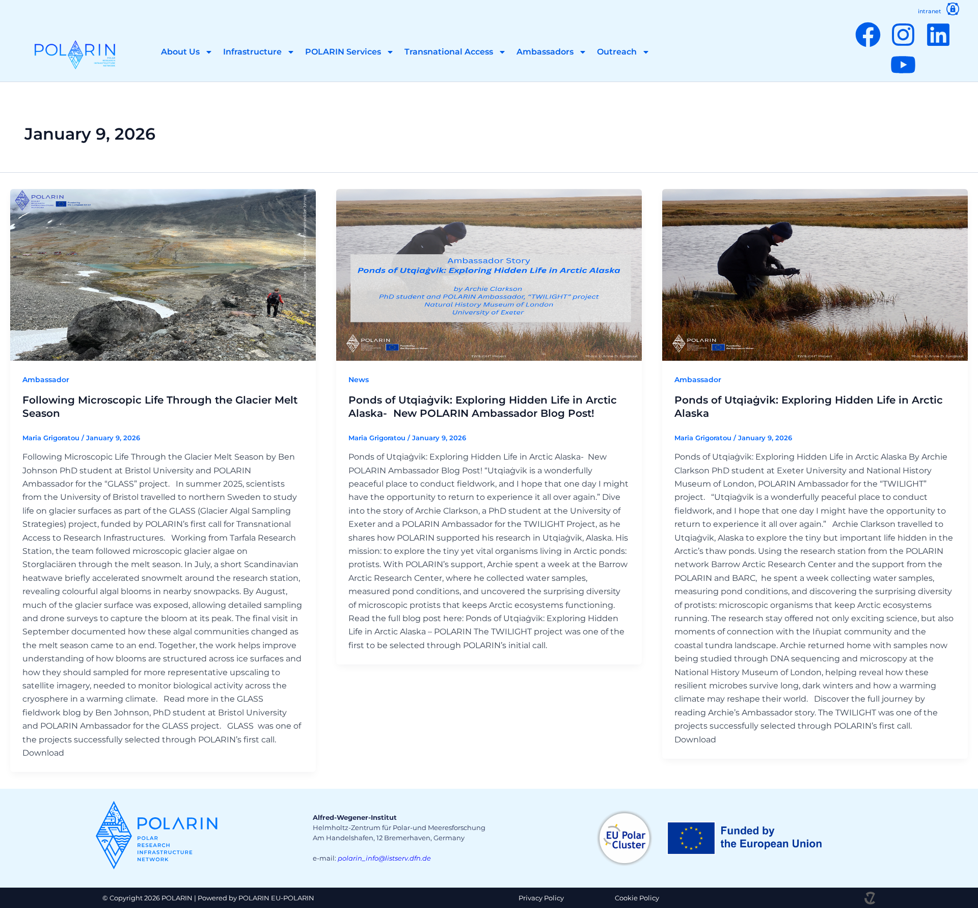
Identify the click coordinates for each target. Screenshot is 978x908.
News (358, 379)
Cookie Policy (637, 898)
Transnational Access (448, 52)
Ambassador (45, 379)
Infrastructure (252, 52)
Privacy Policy (541, 898)
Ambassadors (545, 52)
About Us (180, 52)
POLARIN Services (343, 52)
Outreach (617, 52)
